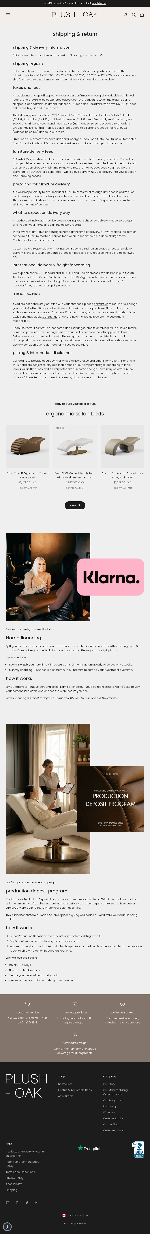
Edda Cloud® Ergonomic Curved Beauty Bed (27, 475)
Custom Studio (113, 1118)
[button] (7, 1226)
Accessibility (14, 1184)
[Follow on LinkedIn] (36, 1203)
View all (75, 505)
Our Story (109, 1084)
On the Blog (111, 1124)
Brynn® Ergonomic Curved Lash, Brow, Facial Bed (122, 475)
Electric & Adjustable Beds (75, 1090)
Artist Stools (65, 1096)
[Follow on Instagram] (8, 1203)
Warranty (109, 1112)
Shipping (11, 1190)
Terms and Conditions (20, 1172)
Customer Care (113, 1130)
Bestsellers (65, 1084)
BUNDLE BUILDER (99, 3)
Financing (109, 1106)
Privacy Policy (14, 1178)
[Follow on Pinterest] (17, 1203)
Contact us (49, 316)
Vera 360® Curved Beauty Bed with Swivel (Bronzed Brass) (74, 475)
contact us (101, 304)
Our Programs (112, 1100)
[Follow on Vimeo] (27, 1203)
